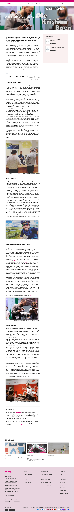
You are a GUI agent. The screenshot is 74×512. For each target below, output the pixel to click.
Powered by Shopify (55, 510)
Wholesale (62, 482)
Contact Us (62, 471)
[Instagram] (7, 507)
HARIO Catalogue (28, 474)
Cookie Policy (63, 496)
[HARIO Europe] (8, 3)
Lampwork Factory (28, 482)
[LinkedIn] (8, 507)
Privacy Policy (63, 490)
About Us (26, 471)
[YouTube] (10, 507)
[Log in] (65, 3)
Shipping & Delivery (64, 477)
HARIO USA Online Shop (46, 485)
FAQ (61, 474)
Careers (61, 485)
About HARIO (30, 3)
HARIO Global (27, 479)
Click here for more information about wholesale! (35, 0)
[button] (53, 43)
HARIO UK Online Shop (46, 482)
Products (16, 3)
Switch (15, 260)
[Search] (63, 3)
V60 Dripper (26, 477)
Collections (23, 3)
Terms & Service (63, 487)
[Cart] (68, 3)
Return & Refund (63, 479)
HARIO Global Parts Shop (46, 479)
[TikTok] (5, 507)
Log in (68, 0)
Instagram (18, 412)
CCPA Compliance (64, 493)
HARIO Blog (38, 3)
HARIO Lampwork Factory (46, 474)
